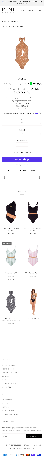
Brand (31, 10)
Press (4, 380)
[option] (22, 53)
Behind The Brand (9, 365)
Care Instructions (9, 372)
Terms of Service (9, 383)
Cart (40, 10)
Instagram (26, 445)
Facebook (37, 445)
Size (22, 119)
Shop (22, 10)
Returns (5, 403)
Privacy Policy (8, 411)
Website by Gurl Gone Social (22, 448)
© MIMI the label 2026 (12, 445)
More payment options (22, 165)
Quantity (22, 141)
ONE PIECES (15, 21)
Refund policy (7, 387)
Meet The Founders (9, 369)
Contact (5, 376)
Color (22, 130)
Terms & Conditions (10, 414)
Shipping (5, 407)
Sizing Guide (7, 400)
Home (4, 21)
